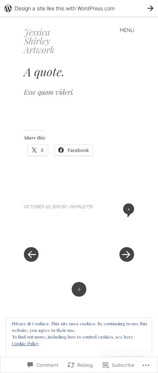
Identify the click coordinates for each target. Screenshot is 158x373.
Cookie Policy (25, 343)
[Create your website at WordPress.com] (79, 8)
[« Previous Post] (51, 232)
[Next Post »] (106, 232)
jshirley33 (80, 206)
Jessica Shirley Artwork (39, 40)
